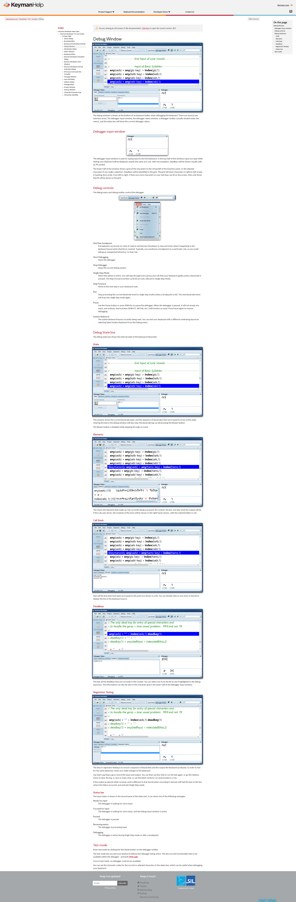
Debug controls (280, 31)
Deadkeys (279, 44)
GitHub (143, 893)
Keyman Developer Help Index (69, 31)
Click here (146, 28)
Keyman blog (146, 889)
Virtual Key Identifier (71, 95)
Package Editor (69, 85)
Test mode (278, 52)
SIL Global (190, 888)
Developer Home (161, 12)
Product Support (105, 12)
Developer (23, 19)
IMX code (133, 857)
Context (35, 19)
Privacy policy (110, 888)
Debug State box (280, 34)
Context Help (66, 36)
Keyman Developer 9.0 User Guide (72, 34)
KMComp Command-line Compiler (72, 73)
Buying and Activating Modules (75, 44)
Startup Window (70, 90)
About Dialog (68, 39)
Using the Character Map (72, 92)
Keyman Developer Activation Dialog (74, 58)
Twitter (143, 886)
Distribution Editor (70, 49)
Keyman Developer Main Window (72, 63)
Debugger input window (283, 28)
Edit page (272, 901)
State (277, 36)
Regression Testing (282, 46)
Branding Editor (69, 41)
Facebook (144, 882)
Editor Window (69, 52)
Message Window (70, 77)
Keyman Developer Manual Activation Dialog (73, 68)
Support (263, 901)
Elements (279, 39)
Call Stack (279, 41)
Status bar (279, 49)
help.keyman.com (12, 19)
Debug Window (278, 26)
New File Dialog (69, 79)
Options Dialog (69, 82)
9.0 (29, 19)
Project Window (69, 87)
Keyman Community (149, 897)
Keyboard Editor (69, 54)
